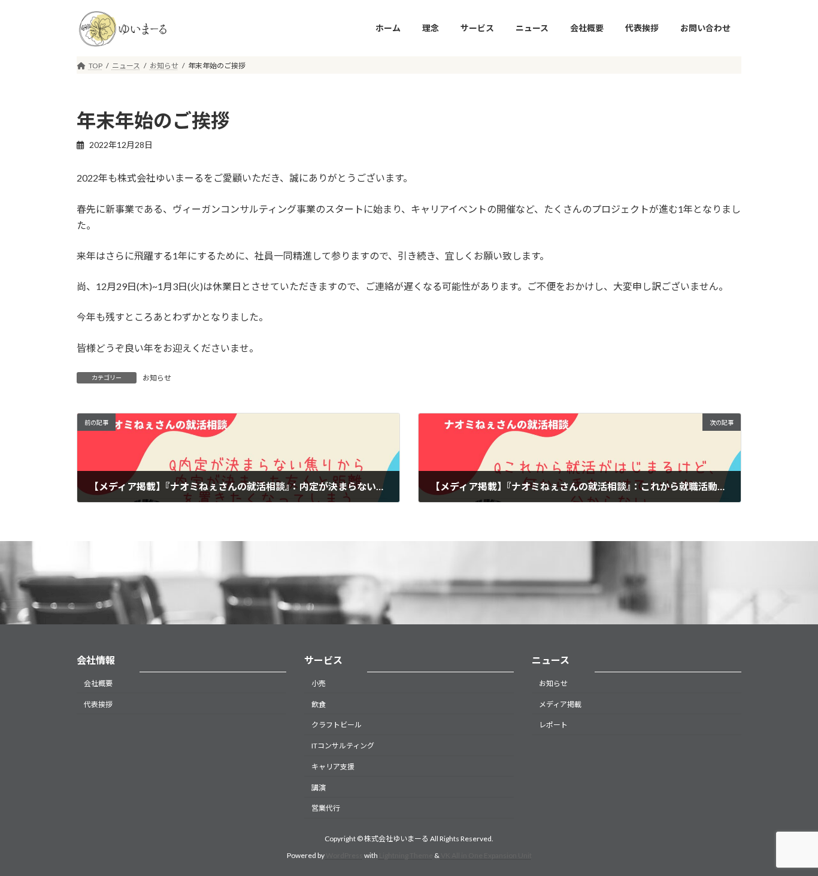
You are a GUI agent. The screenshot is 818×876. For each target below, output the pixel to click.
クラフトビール (336, 724)
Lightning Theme (406, 855)
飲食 (318, 703)
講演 (318, 787)
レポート (553, 724)
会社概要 (98, 683)
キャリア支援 (333, 766)
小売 (318, 683)
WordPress (344, 855)
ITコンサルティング (342, 745)
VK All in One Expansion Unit (486, 855)
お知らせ (157, 377)
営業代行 (325, 807)
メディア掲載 (560, 703)
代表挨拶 (98, 703)
